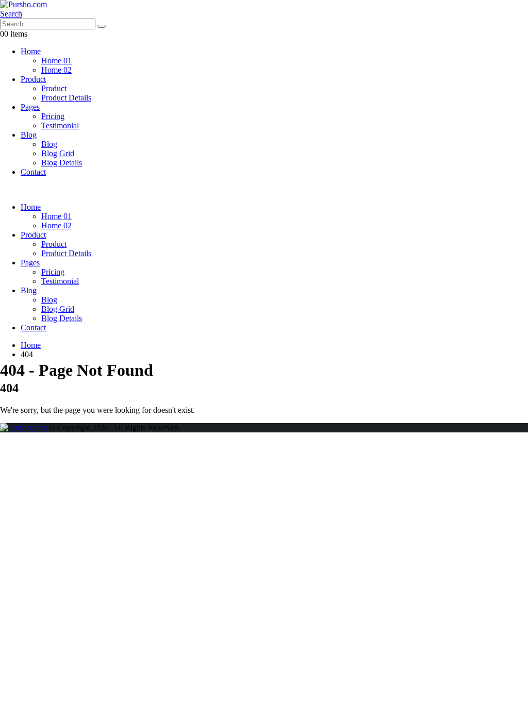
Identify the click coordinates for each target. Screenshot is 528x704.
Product (33, 79)
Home (31, 51)
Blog (29, 134)
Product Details (66, 97)
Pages (30, 107)
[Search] (101, 26)
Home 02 (56, 69)
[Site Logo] (23, 4)
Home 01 (56, 60)
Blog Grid (57, 153)
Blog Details (61, 162)
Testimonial (60, 125)
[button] (11, 13)
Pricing (52, 116)
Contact (33, 171)
